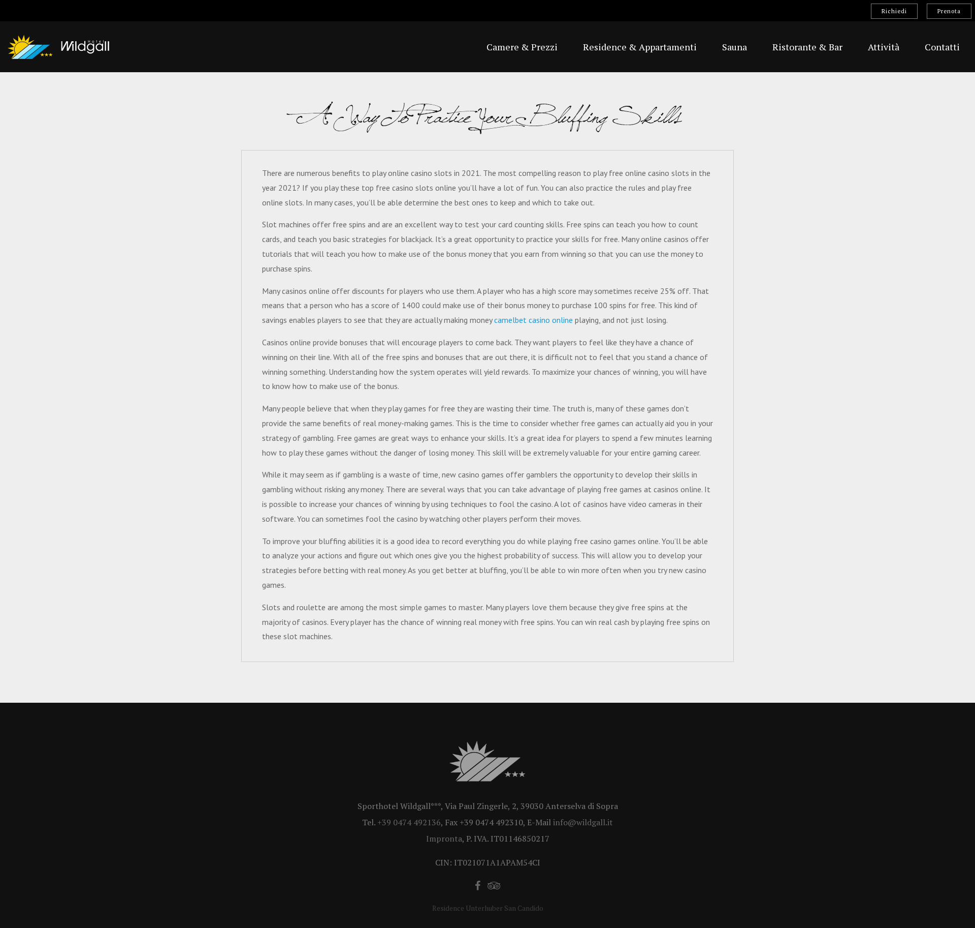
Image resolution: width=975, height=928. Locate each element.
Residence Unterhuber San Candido (487, 908)
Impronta (444, 838)
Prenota (949, 11)
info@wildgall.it (583, 822)
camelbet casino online (533, 320)
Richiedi (894, 11)
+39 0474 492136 (409, 822)
